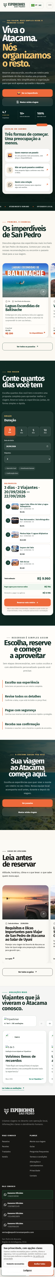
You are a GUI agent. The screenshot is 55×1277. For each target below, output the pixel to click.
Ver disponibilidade (37, 333)
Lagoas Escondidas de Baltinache (22, 308)
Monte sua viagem (37, 1141)
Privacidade (35, 1170)
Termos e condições (38, 1157)
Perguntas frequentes (39, 1152)
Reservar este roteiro (27, 602)
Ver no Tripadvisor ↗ (36, 1079)
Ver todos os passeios (27, 347)
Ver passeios (27, 803)
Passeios (6, 1141)
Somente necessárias (15, 1264)
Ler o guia (10, 958)
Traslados (6, 1152)
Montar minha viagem (27, 102)
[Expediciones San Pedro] (14, 5)
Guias (32, 1146)
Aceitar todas (39, 1264)
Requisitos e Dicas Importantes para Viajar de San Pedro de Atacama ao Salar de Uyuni (25, 934)
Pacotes (5, 1146)
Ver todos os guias (27, 972)
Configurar (27, 1270)
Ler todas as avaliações (13, 1088)
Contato (33, 1176)
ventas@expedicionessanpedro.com (18, 1232)
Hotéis (5, 1157)
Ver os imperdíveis (27, 93)
